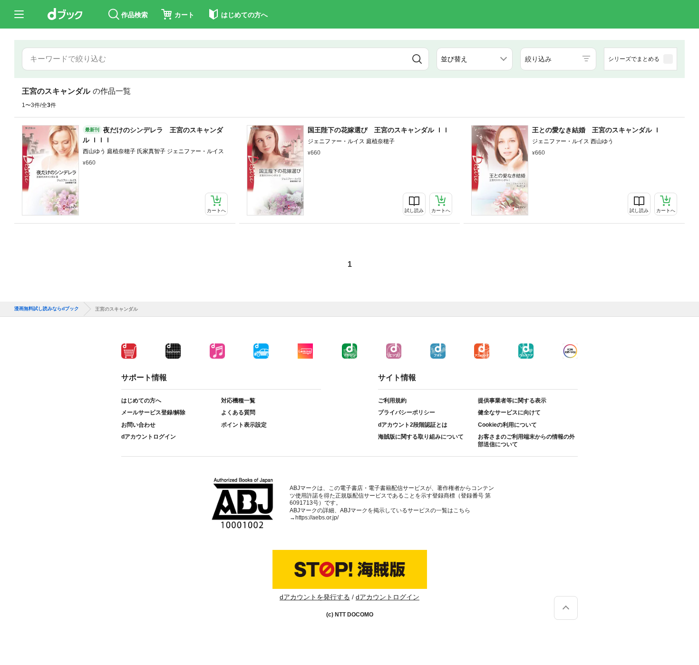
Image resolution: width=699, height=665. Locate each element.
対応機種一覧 (238, 400)
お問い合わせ (138, 424)
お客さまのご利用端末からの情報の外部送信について (526, 440)
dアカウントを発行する (315, 597)
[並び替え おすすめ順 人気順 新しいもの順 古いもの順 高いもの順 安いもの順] (475, 59)
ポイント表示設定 (244, 424)
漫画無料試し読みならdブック (46, 308)
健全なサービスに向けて (509, 412)
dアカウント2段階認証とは (412, 424)
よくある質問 (238, 412)
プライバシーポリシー (406, 412)
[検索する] (417, 59)
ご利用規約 (392, 400)
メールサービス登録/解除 (153, 412)
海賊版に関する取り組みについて (421, 436)
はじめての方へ (141, 400)
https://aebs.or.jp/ (317, 517)
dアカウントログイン (148, 436)
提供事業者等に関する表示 (512, 400)
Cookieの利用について (507, 424)
